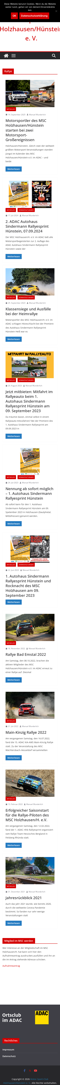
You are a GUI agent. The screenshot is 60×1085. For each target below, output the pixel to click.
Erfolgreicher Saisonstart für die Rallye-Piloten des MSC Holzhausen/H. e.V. (27, 815)
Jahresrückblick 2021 (24, 897)
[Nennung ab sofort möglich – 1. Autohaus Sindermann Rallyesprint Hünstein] (30, 461)
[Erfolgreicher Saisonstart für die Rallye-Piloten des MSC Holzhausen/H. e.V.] (30, 783)
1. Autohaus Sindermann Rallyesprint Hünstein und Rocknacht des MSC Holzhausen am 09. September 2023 (28, 586)
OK (14, 15)
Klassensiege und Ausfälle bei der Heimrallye (28, 311)
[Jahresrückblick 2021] (30, 870)
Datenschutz (9, 1056)
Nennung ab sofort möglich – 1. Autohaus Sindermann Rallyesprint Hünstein (29, 493)
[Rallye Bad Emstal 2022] (30, 627)
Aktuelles (11, 109)
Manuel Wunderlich (37, 114)
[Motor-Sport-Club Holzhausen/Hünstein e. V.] (6, 55)
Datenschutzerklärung (34, 15)
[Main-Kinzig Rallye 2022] (30, 705)
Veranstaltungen (26, 210)
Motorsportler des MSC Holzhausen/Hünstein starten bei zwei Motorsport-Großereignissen (26, 130)
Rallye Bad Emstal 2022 (26, 654)
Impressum (8, 1049)
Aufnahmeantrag (11, 965)
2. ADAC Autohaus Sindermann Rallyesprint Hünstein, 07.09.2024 (27, 226)
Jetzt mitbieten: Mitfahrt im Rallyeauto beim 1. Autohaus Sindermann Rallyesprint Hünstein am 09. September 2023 (29, 401)
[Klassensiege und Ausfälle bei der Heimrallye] (30, 281)
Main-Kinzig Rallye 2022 (26, 732)
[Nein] (56, 11)
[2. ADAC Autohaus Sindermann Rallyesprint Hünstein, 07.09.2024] (30, 194)
